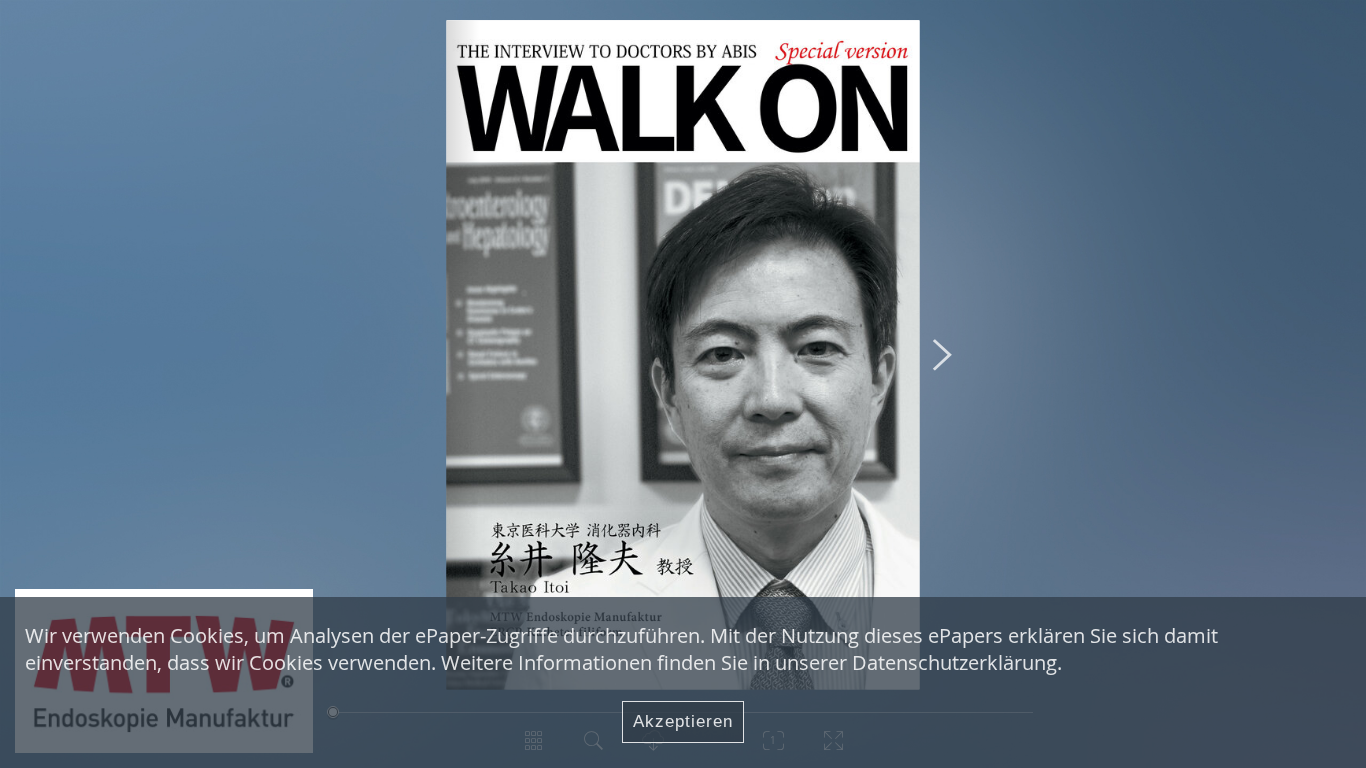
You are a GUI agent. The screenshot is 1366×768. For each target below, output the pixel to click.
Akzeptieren (683, 721)
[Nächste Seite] (943, 354)
